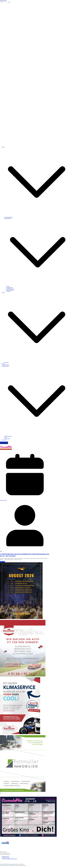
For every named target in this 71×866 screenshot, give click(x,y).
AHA (1, 551)
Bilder (3, 363)
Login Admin (7, 438)
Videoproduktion (5, 365)
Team (5, 437)
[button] (36, 216)
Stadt (4, 449)
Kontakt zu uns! (5, 366)
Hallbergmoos (10, 287)
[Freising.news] (3, 0)
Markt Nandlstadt (10, 290)
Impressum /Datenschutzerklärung (9, 858)
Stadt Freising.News (8, 217)
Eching (8, 286)
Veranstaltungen (8, 449)
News (3, 147)
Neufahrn (9, 291)
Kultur (1, 449)
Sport (3, 292)
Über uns (4, 439)
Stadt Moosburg (10, 288)
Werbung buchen (8, 436)
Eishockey (6, 362)
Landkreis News (7, 218)
